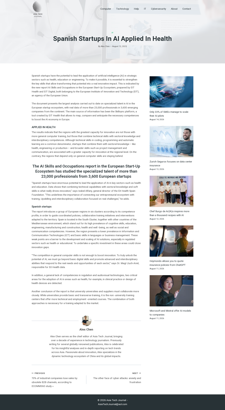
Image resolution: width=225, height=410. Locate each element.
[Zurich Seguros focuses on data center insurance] (171, 141)
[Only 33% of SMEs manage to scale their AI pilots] (171, 92)
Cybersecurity (158, 9)
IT (145, 9)
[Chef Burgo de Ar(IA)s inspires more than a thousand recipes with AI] (171, 191)
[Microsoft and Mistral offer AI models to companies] (171, 290)
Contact (186, 9)
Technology (122, 9)
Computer (105, 9)
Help (136, 9)
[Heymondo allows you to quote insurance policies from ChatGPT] (171, 241)
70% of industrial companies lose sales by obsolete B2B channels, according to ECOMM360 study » (54, 380)
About (174, 9)
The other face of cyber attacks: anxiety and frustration (117, 378)
